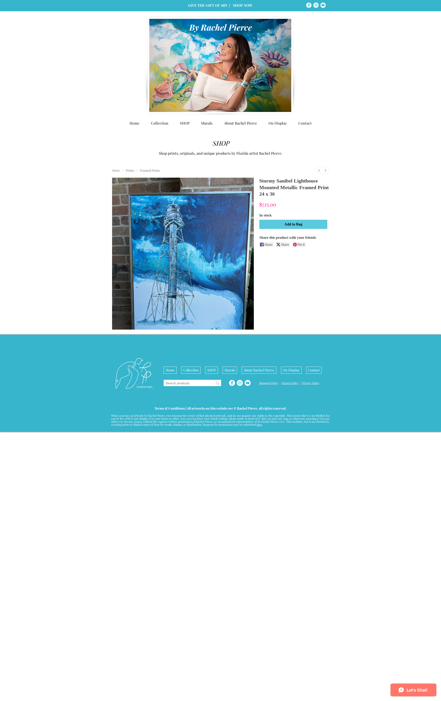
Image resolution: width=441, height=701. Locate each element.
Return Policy (290, 635)
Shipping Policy (268, 635)
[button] (278, 123)
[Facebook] (308, 5)
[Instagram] (316, 5)
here (259, 677)
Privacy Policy (310, 635)
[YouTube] (323, 5)
